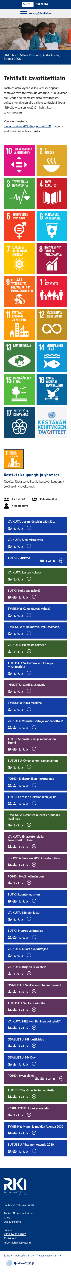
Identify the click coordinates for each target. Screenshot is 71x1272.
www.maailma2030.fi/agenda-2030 (27, 126)
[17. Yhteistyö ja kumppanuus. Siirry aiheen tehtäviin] (19, 422)
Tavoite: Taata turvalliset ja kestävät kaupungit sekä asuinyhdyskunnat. (34, 484)
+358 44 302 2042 (15, 1234)
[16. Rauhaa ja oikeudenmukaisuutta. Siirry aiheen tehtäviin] (52, 389)
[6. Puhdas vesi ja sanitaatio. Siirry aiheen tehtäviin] (52, 226)
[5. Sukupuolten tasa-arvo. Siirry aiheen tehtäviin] (19, 226)
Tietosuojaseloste (46, 1255)
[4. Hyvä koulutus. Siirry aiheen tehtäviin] (52, 193)
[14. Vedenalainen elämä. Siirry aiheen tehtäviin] (52, 357)
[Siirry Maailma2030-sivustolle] (20, 1265)
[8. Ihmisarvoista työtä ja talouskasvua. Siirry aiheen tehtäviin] (52, 258)
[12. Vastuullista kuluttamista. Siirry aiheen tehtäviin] (52, 324)
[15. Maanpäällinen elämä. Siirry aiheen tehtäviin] (19, 389)
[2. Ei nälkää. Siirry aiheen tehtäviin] (52, 160)
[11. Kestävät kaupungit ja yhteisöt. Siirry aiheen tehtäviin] (19, 324)
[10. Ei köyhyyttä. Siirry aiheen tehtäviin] (52, 291)
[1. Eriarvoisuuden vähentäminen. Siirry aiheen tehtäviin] (19, 160)
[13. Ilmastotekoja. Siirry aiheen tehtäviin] (19, 357)
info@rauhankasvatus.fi (17, 1242)
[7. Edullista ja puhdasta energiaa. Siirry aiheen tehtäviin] (19, 258)
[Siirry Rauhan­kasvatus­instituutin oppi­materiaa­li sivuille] (20, 1197)
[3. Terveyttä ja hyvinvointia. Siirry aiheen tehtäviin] (19, 193)
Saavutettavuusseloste (16, 1255)
